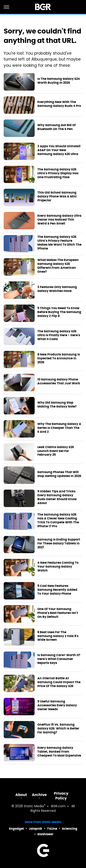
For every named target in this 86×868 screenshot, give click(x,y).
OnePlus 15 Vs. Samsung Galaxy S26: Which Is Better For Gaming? (58, 728)
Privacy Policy (61, 796)
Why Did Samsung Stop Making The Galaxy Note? (57, 404)
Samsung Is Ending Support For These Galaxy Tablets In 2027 (58, 543)
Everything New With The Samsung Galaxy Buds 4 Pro (59, 104)
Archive (39, 794)
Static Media (34, 806)
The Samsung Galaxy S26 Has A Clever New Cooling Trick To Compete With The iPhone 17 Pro (58, 520)
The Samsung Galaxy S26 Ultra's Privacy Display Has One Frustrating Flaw (57, 173)
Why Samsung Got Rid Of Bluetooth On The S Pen (56, 127)
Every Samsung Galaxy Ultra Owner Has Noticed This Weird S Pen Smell (59, 219)
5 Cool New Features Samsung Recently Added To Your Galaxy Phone (57, 590)
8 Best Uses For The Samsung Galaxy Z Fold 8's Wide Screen (57, 636)
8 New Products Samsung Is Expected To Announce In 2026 (58, 358)
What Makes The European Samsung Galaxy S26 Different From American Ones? (58, 266)
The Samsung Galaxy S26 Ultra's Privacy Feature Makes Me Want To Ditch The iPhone (59, 242)
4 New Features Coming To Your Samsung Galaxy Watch (57, 566)
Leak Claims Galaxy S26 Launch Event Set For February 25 (55, 451)
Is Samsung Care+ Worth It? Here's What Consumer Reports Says (58, 659)
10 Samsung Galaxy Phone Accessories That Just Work (58, 381)
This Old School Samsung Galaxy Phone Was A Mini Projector (57, 196)
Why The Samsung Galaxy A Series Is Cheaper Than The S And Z (59, 428)
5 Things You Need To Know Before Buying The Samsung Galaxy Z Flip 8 (59, 312)
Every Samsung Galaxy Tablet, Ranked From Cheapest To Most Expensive (59, 751)
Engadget (16, 829)
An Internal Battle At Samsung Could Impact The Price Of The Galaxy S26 (58, 682)
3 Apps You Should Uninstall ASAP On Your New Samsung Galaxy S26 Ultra (58, 150)
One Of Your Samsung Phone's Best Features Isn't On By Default (57, 613)
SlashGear (45, 834)
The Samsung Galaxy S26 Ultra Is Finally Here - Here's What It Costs (58, 335)
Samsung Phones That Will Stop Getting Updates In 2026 (59, 474)
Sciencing (69, 829)
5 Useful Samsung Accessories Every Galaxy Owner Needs (57, 705)
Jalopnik (35, 829)
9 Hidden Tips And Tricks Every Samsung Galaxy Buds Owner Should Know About (57, 497)
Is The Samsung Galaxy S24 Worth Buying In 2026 (58, 81)
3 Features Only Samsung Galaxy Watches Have (57, 289)
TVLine (52, 829)
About (21, 794)
